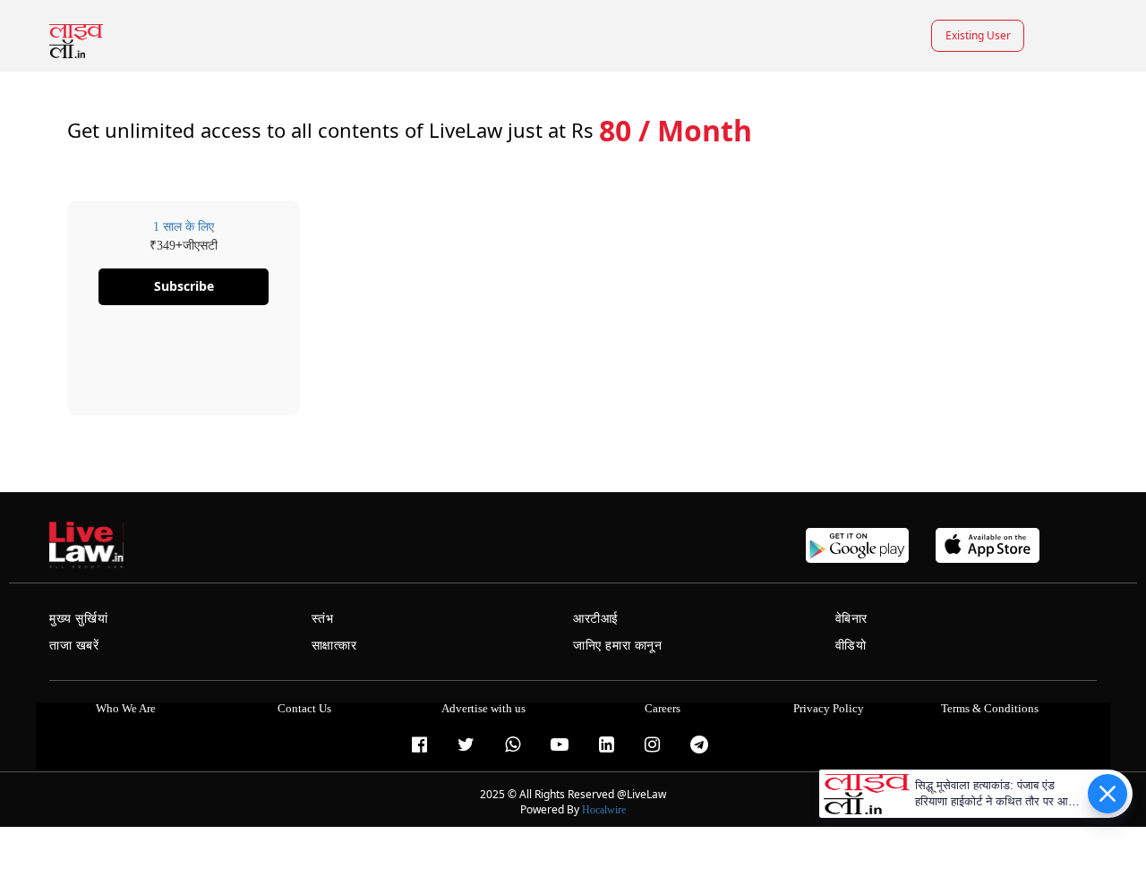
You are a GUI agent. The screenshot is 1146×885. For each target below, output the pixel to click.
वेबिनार (851, 618)
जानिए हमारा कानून (618, 645)
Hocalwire (604, 810)
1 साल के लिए (183, 227)
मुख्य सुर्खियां (78, 618)
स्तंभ (323, 618)
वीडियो (851, 645)
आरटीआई (596, 618)
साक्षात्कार (334, 645)
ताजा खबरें (74, 645)
